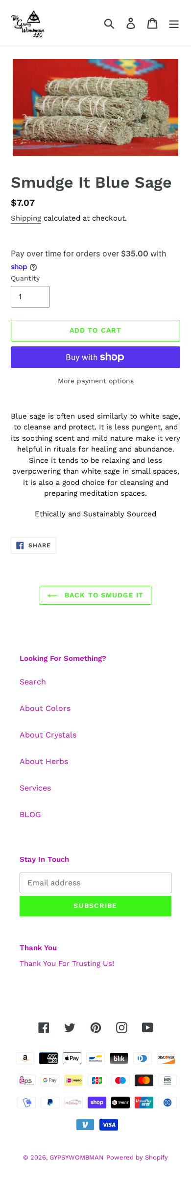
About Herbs (44, 761)
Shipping (26, 218)
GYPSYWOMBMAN (76, 1157)
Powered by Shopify (137, 1157)
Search (33, 681)
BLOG (30, 814)
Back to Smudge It (102, 595)
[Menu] (174, 23)
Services (35, 788)
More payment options (96, 381)
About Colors (45, 708)
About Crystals (48, 734)
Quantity (25, 278)
